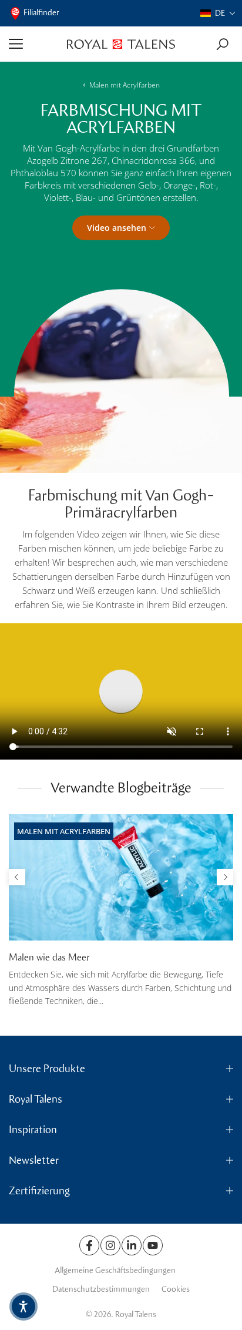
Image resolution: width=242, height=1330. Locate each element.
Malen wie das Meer (49, 957)
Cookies (176, 1289)
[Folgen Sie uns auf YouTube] (153, 1245)
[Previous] (17, 877)
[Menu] (33, 44)
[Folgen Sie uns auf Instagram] (110, 1245)
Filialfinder (41, 13)
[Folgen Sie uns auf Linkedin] (132, 1245)
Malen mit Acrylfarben (124, 85)
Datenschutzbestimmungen (101, 1289)
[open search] (222, 44)
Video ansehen (116, 227)
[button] (218, 13)
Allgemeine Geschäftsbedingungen (115, 1270)
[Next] (225, 877)
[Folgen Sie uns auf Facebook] (89, 1245)
